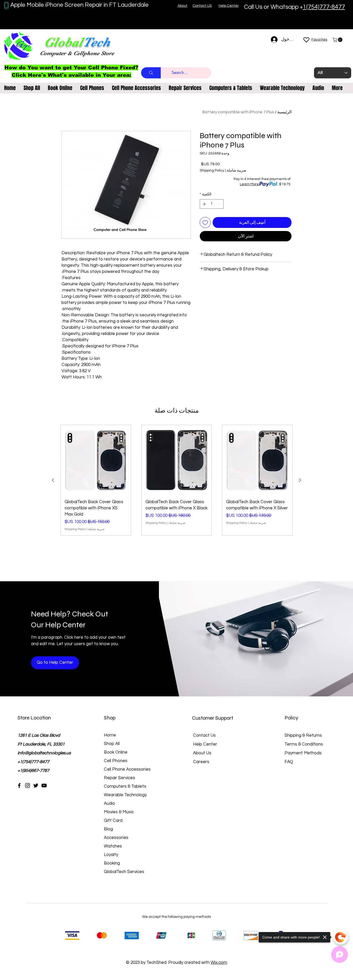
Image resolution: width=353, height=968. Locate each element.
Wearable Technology (125, 795)
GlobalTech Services (124, 871)
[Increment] (204, 204)
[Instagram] (27, 785)
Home (110, 735)
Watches (113, 846)
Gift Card (113, 820)
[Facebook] (19, 785)
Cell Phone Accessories (127, 769)
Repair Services (119, 778)
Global (63, 42)
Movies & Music (119, 812)
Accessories (116, 837)
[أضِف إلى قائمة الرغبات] (205, 222)
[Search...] (151, 72)
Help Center (205, 744)
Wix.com (219, 962)
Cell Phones (115, 760)
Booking (112, 863)
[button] (338, 40)
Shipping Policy (212, 170)
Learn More (249, 184)
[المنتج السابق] (300, 480)
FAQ (289, 761)
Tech (96, 42)
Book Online (115, 752)
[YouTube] (44, 785)
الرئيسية (284, 112)
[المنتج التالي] (53, 480)
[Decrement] (219, 204)
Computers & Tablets (125, 786)
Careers (201, 761)
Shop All (112, 743)
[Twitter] (36, 785)
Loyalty (111, 854)
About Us (202, 753)
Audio (109, 803)
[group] (176, 480)
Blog (108, 829)
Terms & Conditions (304, 744)
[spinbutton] (211, 204)
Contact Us (204, 735)
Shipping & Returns (303, 735)
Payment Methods (304, 753)
